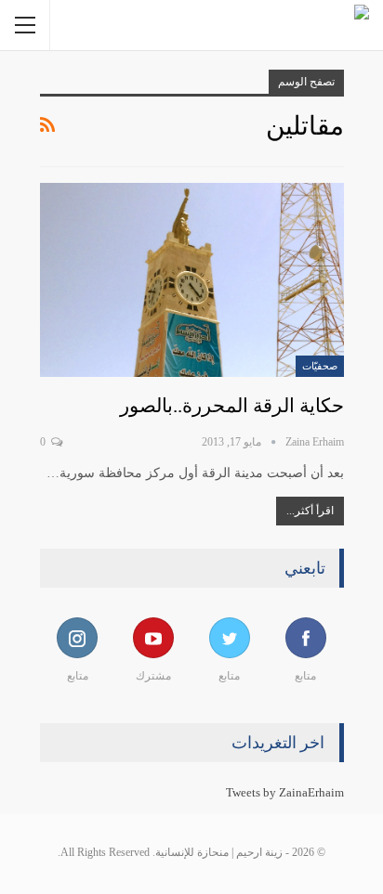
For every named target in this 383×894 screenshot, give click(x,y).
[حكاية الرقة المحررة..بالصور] (192, 280)
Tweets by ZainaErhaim (285, 792)
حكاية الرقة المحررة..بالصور (232, 406)
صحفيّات (319, 365)
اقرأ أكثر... (310, 510)
